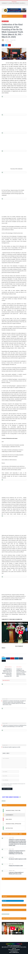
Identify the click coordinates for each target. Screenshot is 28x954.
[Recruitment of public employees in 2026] (14, 738)
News (20, 833)
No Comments (9, 41)
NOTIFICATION (9, 828)
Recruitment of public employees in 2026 (11, 747)
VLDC (7, 40)
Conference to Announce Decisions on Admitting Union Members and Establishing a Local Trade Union (14, 726)
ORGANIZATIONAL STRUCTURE (13, 810)
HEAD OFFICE (9, 819)
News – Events (5, 21)
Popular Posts (14, 833)
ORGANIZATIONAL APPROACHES (13, 823)
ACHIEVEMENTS (9, 814)
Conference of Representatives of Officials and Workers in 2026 (16, 873)
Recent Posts (6, 833)
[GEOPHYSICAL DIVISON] (14, 10)
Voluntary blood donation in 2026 (16, 865)
